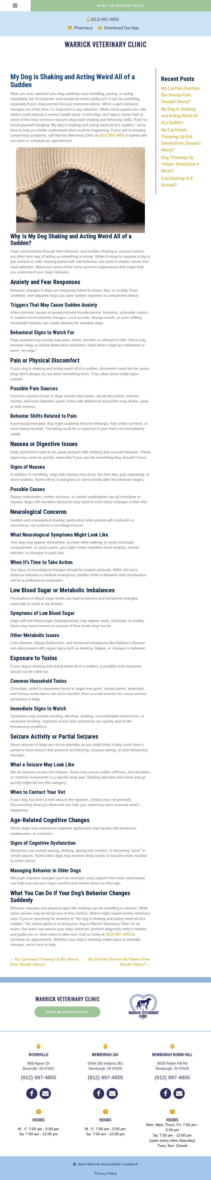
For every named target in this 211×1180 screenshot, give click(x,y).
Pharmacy (83, 28)
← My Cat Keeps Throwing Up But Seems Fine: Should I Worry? (44, 961)
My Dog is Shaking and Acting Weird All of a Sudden (179, 116)
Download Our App (121, 28)
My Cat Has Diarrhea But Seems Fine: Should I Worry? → (119, 961)
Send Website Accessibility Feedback (107, 1164)
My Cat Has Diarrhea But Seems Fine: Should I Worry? (180, 95)
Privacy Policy (105, 1173)
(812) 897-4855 (105, 19)
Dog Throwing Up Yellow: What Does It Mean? (180, 164)
